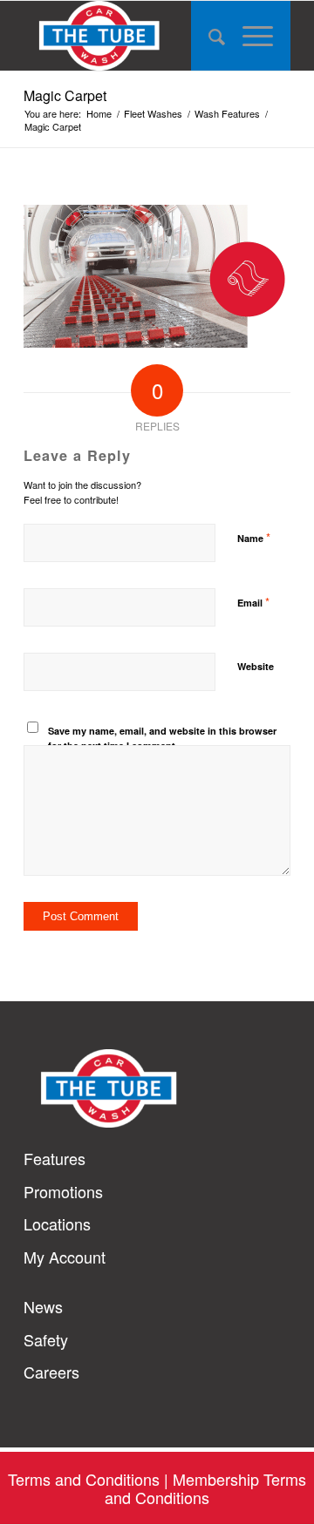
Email (253, 601)
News (43, 1307)
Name (253, 537)
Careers (51, 1372)
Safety (46, 1340)
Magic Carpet (65, 95)
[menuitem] (208, 36)
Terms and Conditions (84, 1478)
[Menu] (257, 36)
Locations (57, 1224)
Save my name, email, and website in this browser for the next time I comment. (162, 738)
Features (54, 1158)
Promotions (63, 1192)
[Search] (208, 36)
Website (255, 666)
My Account (65, 1257)
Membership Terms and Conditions (205, 1487)
